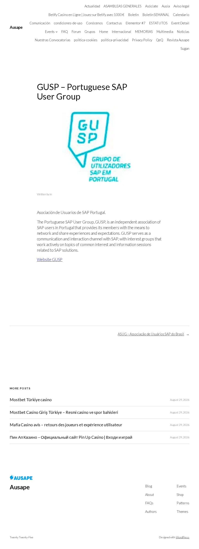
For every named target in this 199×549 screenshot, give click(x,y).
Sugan (185, 48)
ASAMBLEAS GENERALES (122, 6)
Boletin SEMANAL (155, 15)
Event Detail (180, 23)
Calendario (181, 15)
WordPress (182, 537)
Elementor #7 (135, 23)
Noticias (183, 32)
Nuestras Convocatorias (52, 40)
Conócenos (94, 23)
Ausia (166, 6)
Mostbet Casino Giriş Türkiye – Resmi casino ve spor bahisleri (64, 412)
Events (50, 32)
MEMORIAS (144, 32)
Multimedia (164, 32)
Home (103, 32)
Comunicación (40, 23)
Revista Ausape (178, 40)
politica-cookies (85, 40)
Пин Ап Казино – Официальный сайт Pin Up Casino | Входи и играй (71, 437)
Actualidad (92, 6)
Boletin (133, 15)
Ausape (16, 27)
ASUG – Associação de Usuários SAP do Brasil (151, 334)
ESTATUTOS (158, 23)
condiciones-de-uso (68, 23)
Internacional (121, 32)
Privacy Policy (142, 40)
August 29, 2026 (179, 399)
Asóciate (151, 6)
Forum (76, 32)
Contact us (114, 23)
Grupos (90, 32)
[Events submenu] (57, 31)
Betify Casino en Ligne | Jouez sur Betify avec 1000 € (86, 15)
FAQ (64, 32)
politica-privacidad (114, 40)
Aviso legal (181, 6)
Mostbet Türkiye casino (31, 400)
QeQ (159, 40)
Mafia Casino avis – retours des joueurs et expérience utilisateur (66, 425)
